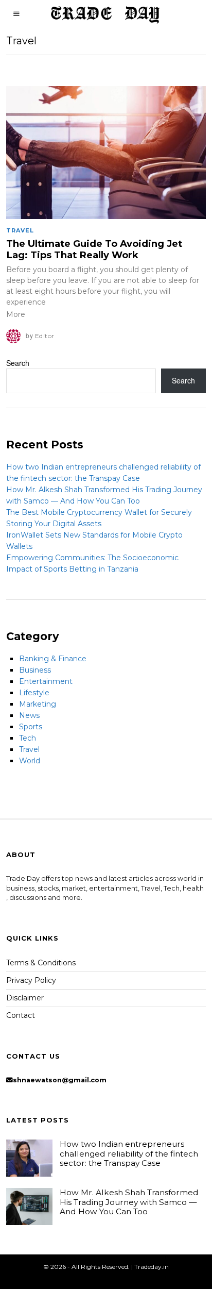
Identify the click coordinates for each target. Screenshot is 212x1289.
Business (35, 670)
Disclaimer (25, 997)
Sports (30, 726)
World (29, 760)
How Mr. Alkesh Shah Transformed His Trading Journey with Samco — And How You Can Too (129, 1201)
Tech (27, 738)
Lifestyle (34, 692)
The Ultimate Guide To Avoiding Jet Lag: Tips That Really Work (94, 249)
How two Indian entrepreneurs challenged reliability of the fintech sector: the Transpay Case (129, 1153)
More (15, 314)
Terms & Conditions (41, 962)
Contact (20, 1015)
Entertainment (46, 681)
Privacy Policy (31, 980)
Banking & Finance (52, 658)
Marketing (37, 704)
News (29, 715)
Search (17, 363)
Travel (20, 230)
